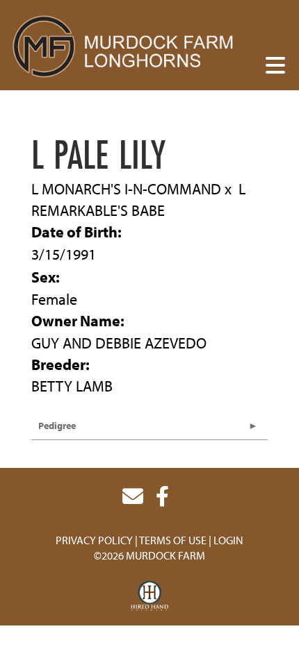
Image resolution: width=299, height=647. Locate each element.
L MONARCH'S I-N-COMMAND (126, 189)
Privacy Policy (94, 540)
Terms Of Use (173, 540)
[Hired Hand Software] (150, 596)
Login (228, 540)
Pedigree (57, 425)
